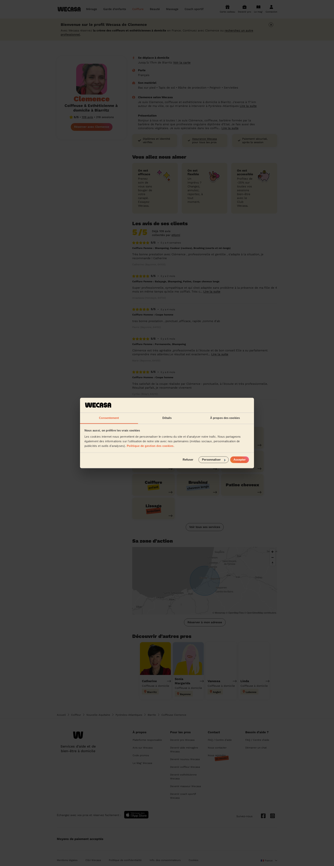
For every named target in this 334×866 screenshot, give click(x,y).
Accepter (239, 459)
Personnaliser (211, 459)
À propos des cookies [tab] (225, 417)
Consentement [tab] (109, 417)
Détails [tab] (167, 417)
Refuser (188, 459)
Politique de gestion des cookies (150, 445)
